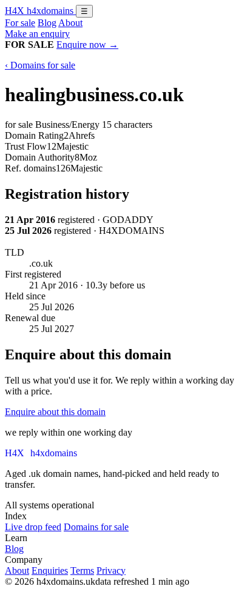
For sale (20, 23)
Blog (47, 23)
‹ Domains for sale (40, 65)
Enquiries (50, 570)
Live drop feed (33, 527)
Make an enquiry (37, 33)
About (70, 23)
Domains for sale (96, 527)
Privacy (111, 570)
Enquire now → (87, 44)
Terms (82, 570)
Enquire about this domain (55, 412)
